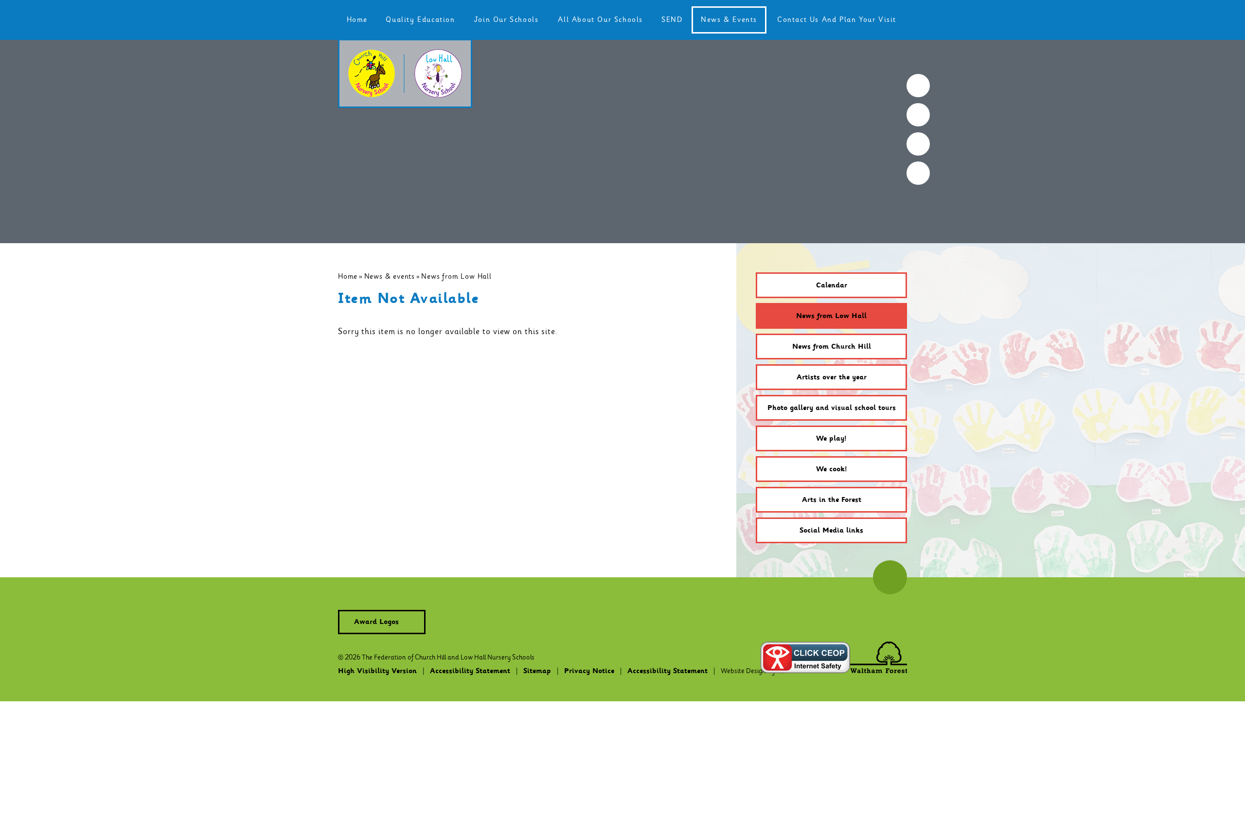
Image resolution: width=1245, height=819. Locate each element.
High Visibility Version (377, 671)
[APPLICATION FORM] (918, 114)
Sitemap (537, 671)
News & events (389, 276)
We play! (831, 439)
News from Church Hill (831, 347)
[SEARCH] (918, 85)
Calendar (831, 285)
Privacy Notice (589, 671)
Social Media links (831, 530)
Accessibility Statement (470, 671)
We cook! (831, 469)
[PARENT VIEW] (918, 173)
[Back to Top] (890, 577)
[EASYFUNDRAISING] (918, 144)
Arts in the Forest (831, 500)
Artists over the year (832, 377)
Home (347, 276)
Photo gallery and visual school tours (831, 408)
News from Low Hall (456, 276)
